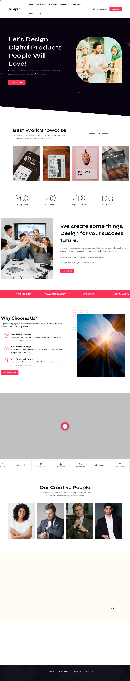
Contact (31, 14)
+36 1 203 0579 (101, 9)
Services (63, 5)
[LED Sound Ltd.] (14, 9)
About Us (41, 5)
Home (30, 5)
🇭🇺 (40, 14)
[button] (92, 133)
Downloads (76, 5)
